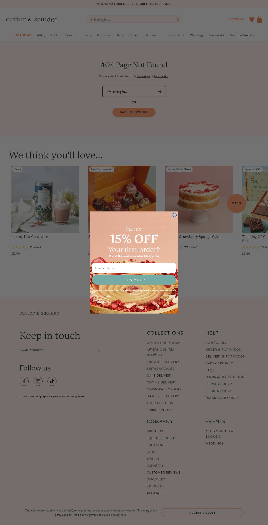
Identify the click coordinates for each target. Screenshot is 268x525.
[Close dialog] (175, 215)
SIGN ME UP (134, 280)
